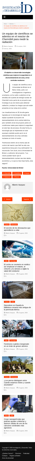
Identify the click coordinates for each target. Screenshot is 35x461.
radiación (7, 177)
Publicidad (26, 453)
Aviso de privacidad (8, 458)
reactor (17, 177)
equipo (27, 173)
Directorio (18, 453)
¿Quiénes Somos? (7, 453)
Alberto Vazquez (8, 46)
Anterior (8, 199)
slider (10, 48)
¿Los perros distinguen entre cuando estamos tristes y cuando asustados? (17, 382)
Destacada (14, 224)
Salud (6, 415)
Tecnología (13, 261)
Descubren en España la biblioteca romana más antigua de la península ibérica (17, 307)
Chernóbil (7, 173)
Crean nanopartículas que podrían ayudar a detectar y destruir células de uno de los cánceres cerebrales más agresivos (15, 423)
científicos (18, 173)
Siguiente (26, 199)
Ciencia (6, 48)
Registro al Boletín (15, 455)
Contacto (4, 455)
